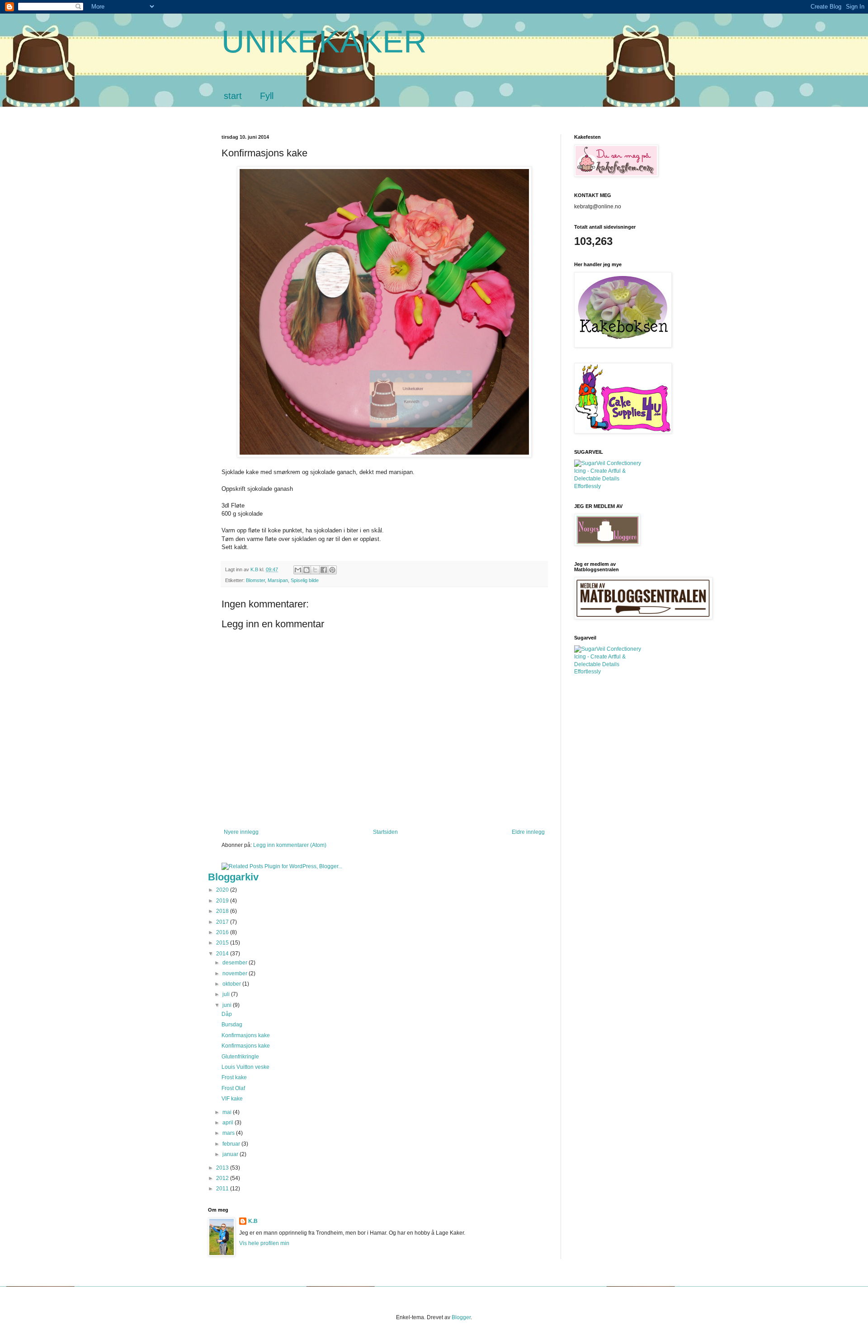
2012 (223, 1178)
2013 (223, 1168)
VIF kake (232, 1098)
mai (227, 1112)
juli (226, 994)
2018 (223, 911)
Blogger (461, 1317)
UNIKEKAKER (324, 41)
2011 (223, 1188)
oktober (232, 984)
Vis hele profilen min (264, 1243)
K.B (253, 1221)
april (228, 1122)
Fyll (267, 96)
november (235, 973)
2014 (223, 953)
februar (231, 1144)
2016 (223, 932)
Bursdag (232, 1024)
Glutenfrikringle (240, 1056)
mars (229, 1133)
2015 (223, 943)
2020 (223, 890)
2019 (223, 901)
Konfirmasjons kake (246, 1035)
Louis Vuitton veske (245, 1067)
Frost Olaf (233, 1088)
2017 (223, 922)
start (233, 96)
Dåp (227, 1014)
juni (227, 1005)
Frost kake (234, 1077)
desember (235, 962)
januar (231, 1154)
